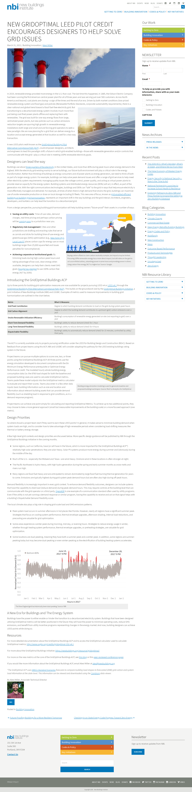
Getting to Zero (151, 30)
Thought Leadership (157, 257)
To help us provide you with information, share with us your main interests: (160, 91)
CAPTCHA (147, 114)
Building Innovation (135, 11)
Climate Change (155, 218)
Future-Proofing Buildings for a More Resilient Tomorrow (36, 717)
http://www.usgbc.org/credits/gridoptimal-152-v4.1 (50, 644)
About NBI (131, 3)
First (144, 73)
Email (146, 79)
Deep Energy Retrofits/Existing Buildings (166, 227)
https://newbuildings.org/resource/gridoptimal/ (77, 650)
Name (146, 65)
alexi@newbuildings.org (104, 663)
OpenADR (60, 491)
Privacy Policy (13, 782)
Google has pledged (28, 268)
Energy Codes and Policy (159, 231)
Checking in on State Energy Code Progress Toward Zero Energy (103, 717)
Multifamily (153, 235)
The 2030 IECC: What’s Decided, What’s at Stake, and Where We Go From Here (165, 165)
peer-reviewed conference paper (108, 657)
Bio (11, 702)
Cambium (95, 673)
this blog (83, 657)
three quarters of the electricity (40, 167)
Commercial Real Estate (158, 222)
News (147, 3)
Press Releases (154, 142)
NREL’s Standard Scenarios (44, 670)
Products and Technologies (160, 252)
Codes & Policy (157, 11)
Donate (160, 3)
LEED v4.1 (112, 285)
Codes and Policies (154, 109)
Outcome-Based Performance (161, 248)
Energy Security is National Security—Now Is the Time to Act (165, 180)
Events (140, 3)
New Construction (156, 240)
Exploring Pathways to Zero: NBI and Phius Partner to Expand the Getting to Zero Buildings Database (165, 195)
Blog (153, 3)
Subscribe (138, 752)
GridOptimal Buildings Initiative (118, 288)
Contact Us (12, 754)
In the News (152, 147)
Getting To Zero (113, 11)
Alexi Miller (48, 45)
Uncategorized (154, 261)
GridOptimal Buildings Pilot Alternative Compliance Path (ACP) (35, 288)
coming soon (25, 221)
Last (165, 73)
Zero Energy (153, 265)
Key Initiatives (176, 11)
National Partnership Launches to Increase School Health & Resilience (164, 187)
